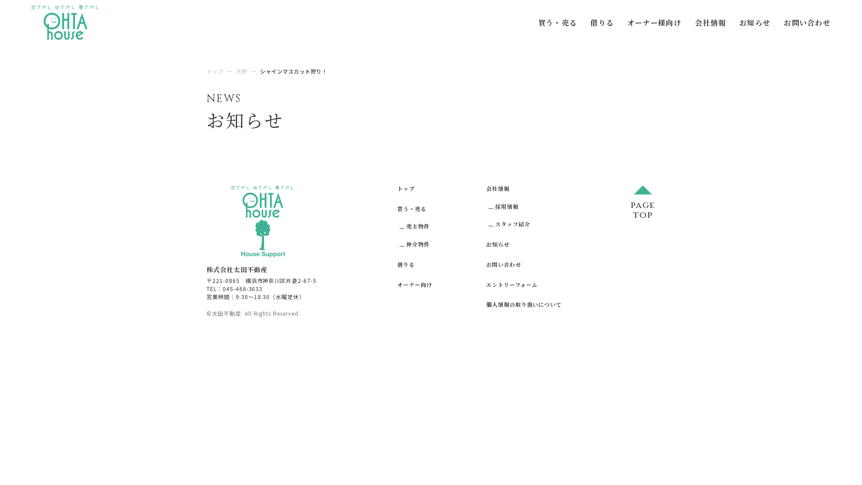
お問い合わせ (807, 23)
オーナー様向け (654, 23)
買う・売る (557, 23)
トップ (406, 188)
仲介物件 (418, 244)
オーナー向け (414, 284)
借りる (602, 23)
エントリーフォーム (512, 284)
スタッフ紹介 (512, 224)
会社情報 (710, 23)
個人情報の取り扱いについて (524, 304)
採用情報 (507, 206)
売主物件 (418, 226)
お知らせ (754, 23)
